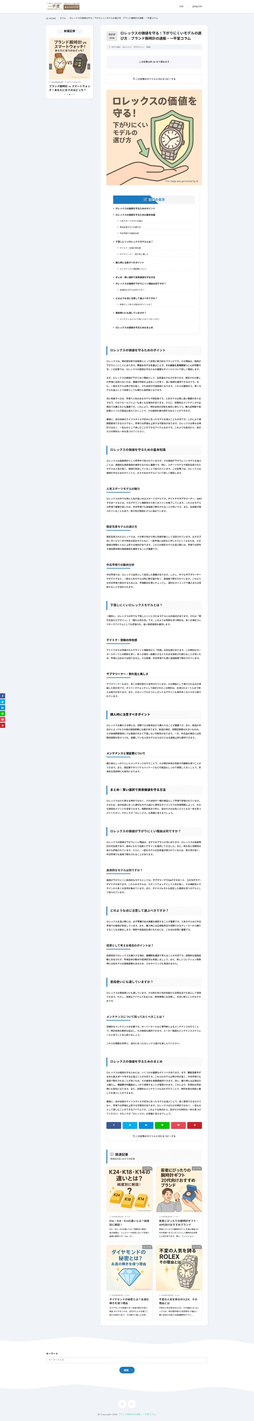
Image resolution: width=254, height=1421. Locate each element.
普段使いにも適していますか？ (130, 313)
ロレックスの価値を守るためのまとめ (133, 328)
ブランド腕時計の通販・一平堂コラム (137, 1415)
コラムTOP (197, 7)
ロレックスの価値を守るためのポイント (134, 209)
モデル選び (116, 47)
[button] (50, 67)
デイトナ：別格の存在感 (129, 248)
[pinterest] (194, 1125)
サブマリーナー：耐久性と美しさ (133, 254)
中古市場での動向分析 (128, 233)
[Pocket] (178, 1125)
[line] (162, 1125)
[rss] (132, 1404)
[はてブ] (146, 1125)
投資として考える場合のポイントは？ (135, 305)
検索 (126, 1370)
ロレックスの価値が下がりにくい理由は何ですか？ (140, 284)
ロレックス (127, 47)
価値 (148, 47)
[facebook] (113, 1125)
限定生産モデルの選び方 (129, 227)
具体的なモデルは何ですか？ (131, 290)
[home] (122, 1404)
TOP (181, 7)
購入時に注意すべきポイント (129, 263)
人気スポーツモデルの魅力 (130, 221)
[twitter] (130, 1125)
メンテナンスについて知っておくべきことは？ (139, 319)
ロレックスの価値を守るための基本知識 (134, 215)
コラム (63, 18)
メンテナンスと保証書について (132, 269)
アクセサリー (72, 82)
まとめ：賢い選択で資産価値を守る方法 (134, 278)
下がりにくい (139, 47)
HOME (52, 18)
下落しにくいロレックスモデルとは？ (133, 242)
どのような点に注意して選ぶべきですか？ (135, 299)
